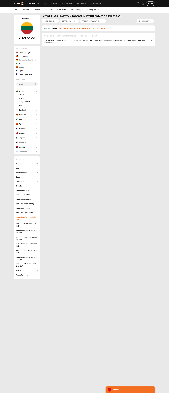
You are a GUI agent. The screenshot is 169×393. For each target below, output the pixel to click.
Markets (26, 10)
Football (36, 3)
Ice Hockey (68, 3)
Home (16, 10)
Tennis (83, 3)
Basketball (52, 3)
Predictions (61, 10)
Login (150, 3)
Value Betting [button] (76, 10)
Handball (97, 3)
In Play (37, 10)
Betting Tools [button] (92, 10)
